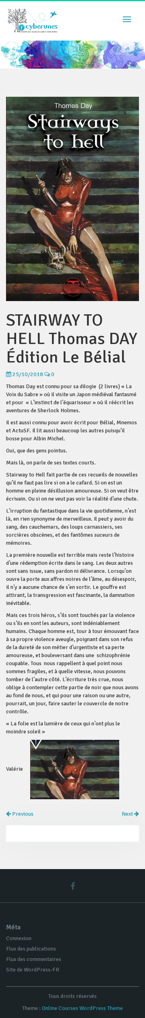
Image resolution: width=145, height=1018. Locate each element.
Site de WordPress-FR (32, 969)
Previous (22, 813)
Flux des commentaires (33, 959)
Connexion (18, 938)
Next (128, 813)
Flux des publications (31, 948)
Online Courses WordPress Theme (82, 1008)
